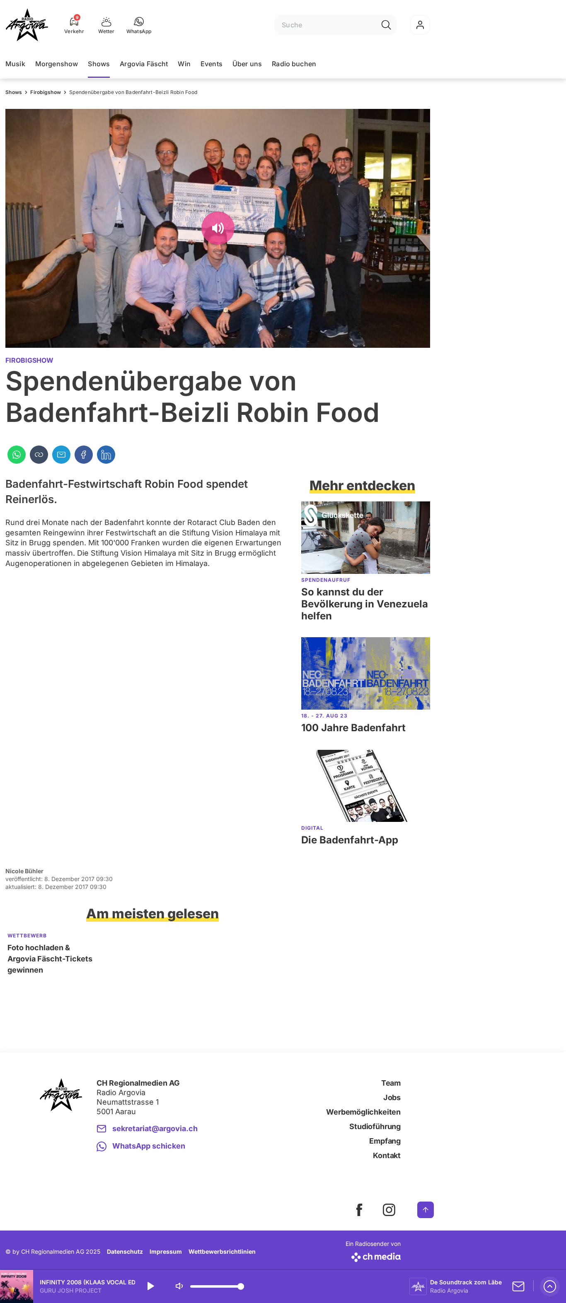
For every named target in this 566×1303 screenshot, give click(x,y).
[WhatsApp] (16, 455)
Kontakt (387, 1155)
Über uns (247, 64)
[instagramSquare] (389, 1210)
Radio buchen (294, 64)
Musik (15, 64)
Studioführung (375, 1126)
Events (212, 64)
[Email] (61, 455)
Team (391, 1083)
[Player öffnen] (550, 1286)
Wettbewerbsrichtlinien (222, 1251)
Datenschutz (125, 1251)
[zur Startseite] (27, 24)
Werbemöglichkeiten (363, 1112)
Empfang (385, 1141)
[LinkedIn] (106, 455)
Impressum (166, 1251)
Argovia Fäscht (144, 64)
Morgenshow (56, 64)
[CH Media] (373, 1256)
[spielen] (150, 1286)
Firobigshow (45, 92)
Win (184, 64)
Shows (99, 64)
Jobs (392, 1097)
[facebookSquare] (359, 1210)
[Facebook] (84, 455)
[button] (139, 25)
